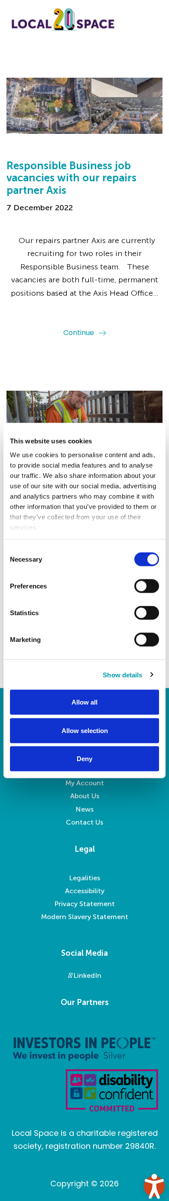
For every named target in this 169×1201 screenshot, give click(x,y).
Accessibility (84, 891)
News (84, 809)
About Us (84, 796)
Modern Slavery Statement (84, 917)
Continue (78, 333)
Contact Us (84, 822)
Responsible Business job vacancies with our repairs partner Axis (71, 178)
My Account (84, 783)
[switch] (146, 586)
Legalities (84, 878)
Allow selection (85, 730)
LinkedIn (86, 975)
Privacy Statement (84, 904)
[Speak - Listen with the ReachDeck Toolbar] (154, 1186)
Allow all (85, 702)
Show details (122, 674)
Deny (84, 758)
